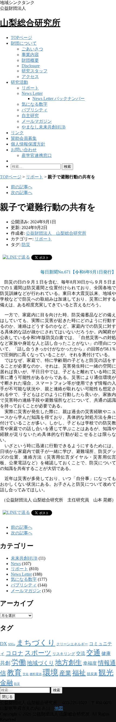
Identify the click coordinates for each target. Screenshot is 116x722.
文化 (26, 674)
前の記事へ (21, 187)
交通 (93, 653)
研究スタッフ (34, 71)
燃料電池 (36, 674)
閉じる (7, 697)
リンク (17, 132)
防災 (26, 244)
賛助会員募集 (24, 138)
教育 (14, 673)
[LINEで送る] (16, 257)
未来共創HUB (24, 558)
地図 (58, 708)
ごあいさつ (32, 49)
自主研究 (30, 115)
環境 (50, 672)
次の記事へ (21, 192)
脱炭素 (92, 674)
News (16, 563)
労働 (18, 662)
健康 (106, 653)
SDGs (11, 644)
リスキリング (63, 654)
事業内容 (30, 54)
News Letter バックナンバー (58, 98)
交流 (80, 653)
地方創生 (68, 662)
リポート (30, 88)
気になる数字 (34, 104)
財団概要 (30, 60)
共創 (5, 663)
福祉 (79, 672)
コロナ (14, 653)
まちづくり (35, 643)
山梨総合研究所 (30, 23)
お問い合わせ (24, 149)
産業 (65, 673)
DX (3, 643)
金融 (6, 682)
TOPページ (21, 37)
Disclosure (31, 65)
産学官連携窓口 (37, 155)
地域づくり (40, 663)
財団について (24, 43)
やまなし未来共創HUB (44, 127)
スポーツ (38, 652)
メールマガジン (37, 121)
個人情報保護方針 (28, 144)
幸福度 (90, 663)
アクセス (30, 76)
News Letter (32, 93)
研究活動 (19, 82)
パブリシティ (34, 110)
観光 (106, 672)
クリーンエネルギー (72, 644)
